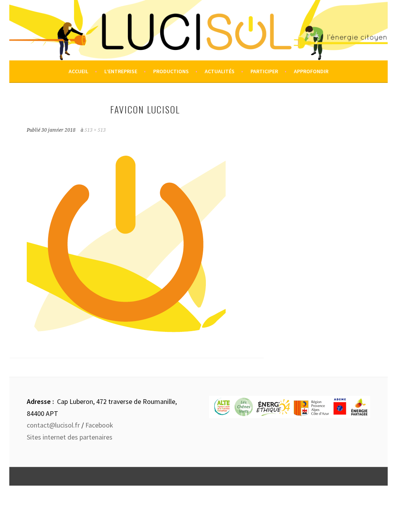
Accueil (78, 71)
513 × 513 (95, 130)
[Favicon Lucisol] (126, 334)
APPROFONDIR (311, 71)
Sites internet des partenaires (69, 437)
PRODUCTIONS (171, 71)
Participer (264, 71)
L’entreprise (120, 71)
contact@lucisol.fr (53, 425)
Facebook (99, 425)
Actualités (220, 71)
